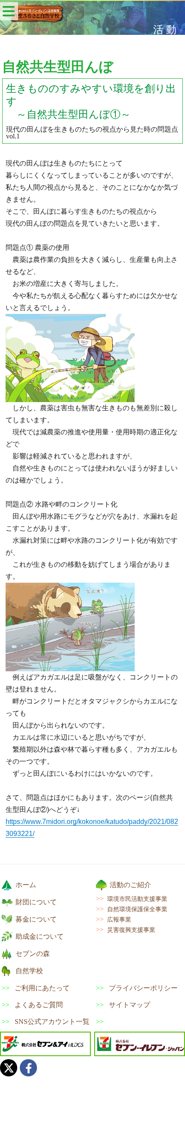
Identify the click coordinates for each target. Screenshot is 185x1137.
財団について (36, 902)
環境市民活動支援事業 (137, 898)
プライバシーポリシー (143, 988)
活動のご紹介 (130, 884)
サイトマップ (129, 1005)
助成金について (39, 936)
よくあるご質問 (39, 1005)
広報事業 (119, 919)
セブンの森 (32, 953)
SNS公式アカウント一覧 (52, 1021)
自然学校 (29, 970)
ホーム (25, 884)
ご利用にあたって (42, 988)
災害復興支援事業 (131, 929)
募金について (36, 919)
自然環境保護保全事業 (137, 909)
